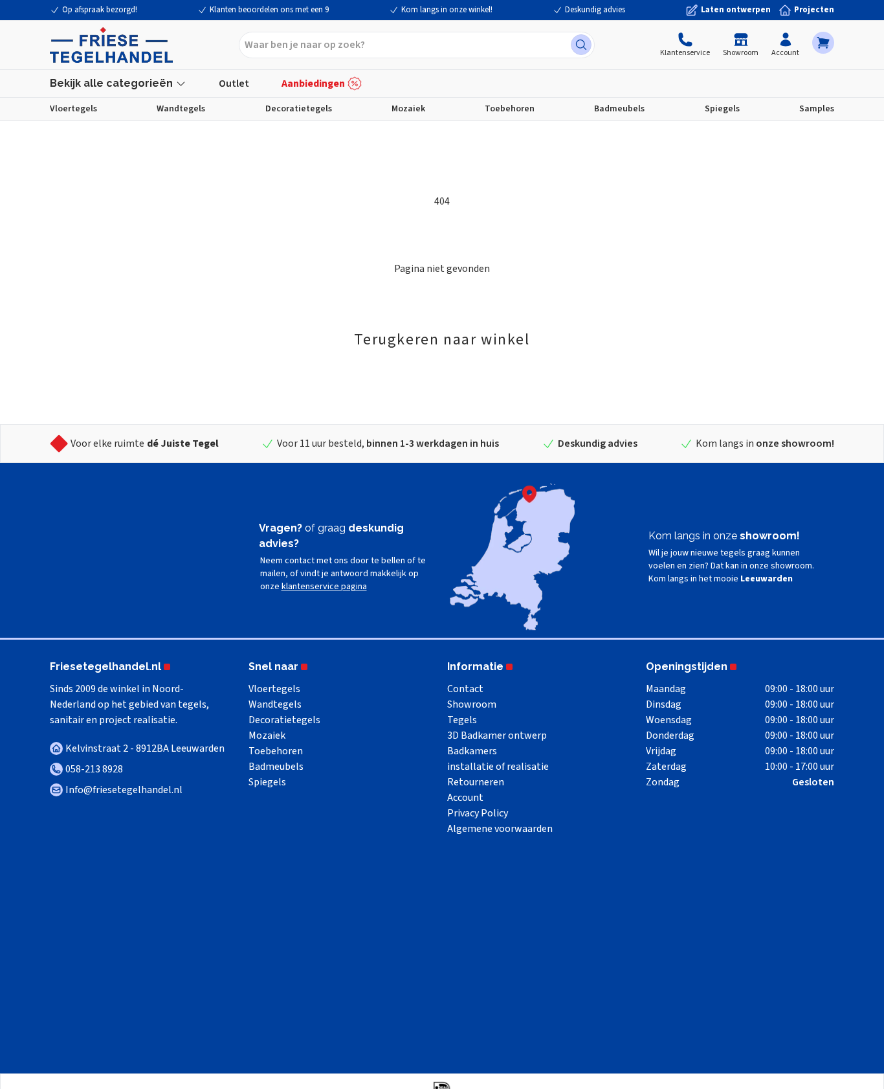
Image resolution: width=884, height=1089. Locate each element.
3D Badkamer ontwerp (497, 735)
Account (785, 52)
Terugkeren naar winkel (441, 339)
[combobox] (417, 45)
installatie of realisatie (498, 766)
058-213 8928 (94, 769)
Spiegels (722, 108)
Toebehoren (510, 108)
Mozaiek (408, 108)
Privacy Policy (477, 813)
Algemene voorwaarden (500, 829)
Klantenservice (685, 52)
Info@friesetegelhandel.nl (123, 790)
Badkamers (472, 751)
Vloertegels (73, 108)
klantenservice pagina (324, 586)
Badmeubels (619, 108)
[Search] (581, 44)
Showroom (740, 52)
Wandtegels (181, 108)
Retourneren (475, 782)
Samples (816, 108)
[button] (823, 43)
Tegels (462, 720)
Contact (465, 689)
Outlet (234, 83)
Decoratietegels (298, 108)
